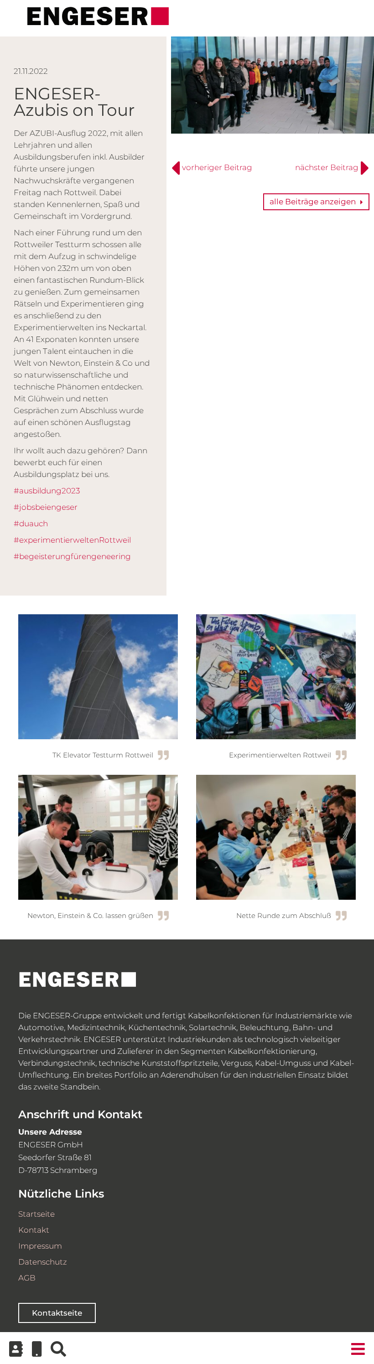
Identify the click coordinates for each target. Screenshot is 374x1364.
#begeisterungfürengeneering (72, 556)
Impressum (40, 1245)
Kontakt (33, 1229)
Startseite (36, 1214)
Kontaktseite (57, 1312)
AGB (27, 1277)
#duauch (31, 523)
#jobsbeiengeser (46, 507)
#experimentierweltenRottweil (72, 540)
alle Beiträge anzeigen (313, 201)
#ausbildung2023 (47, 490)
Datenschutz (42, 1261)
